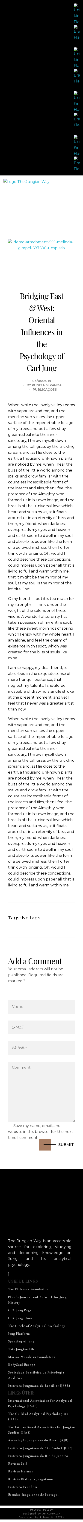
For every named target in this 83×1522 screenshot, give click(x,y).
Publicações (45, 389)
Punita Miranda (47, 385)
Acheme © (46, 1517)
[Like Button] (58, 917)
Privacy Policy (41, 1509)
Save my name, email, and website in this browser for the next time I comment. (40, 1132)
